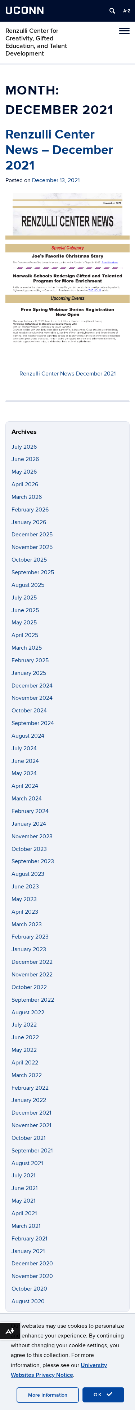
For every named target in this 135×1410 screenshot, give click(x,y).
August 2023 (28, 874)
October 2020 (29, 1288)
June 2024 (25, 761)
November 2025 (32, 547)
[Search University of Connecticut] (112, 11)
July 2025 (24, 597)
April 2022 (25, 1062)
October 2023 (29, 849)
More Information (47, 1395)
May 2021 (23, 1200)
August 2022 (28, 1012)
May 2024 (24, 773)
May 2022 (24, 1050)
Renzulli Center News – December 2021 (59, 150)
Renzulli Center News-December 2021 (67, 373)
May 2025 (24, 622)
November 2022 (32, 974)
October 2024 (29, 710)
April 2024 (25, 786)
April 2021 (24, 1213)
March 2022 (27, 1075)
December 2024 (32, 685)
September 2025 (33, 572)
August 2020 (28, 1301)
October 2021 (28, 1138)
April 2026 (25, 484)
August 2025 (28, 585)
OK (99, 1395)
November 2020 (32, 1276)
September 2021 (32, 1150)
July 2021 (23, 1175)
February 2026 (30, 509)
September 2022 (33, 999)
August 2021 (27, 1163)
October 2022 (29, 987)
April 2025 (25, 635)
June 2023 (25, 886)
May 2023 (24, 899)
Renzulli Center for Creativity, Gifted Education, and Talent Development (36, 42)
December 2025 (32, 534)
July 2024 (24, 748)
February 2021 (29, 1238)
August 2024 (28, 735)
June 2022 (25, 1037)
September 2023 (33, 861)
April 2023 (25, 911)
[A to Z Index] (126, 11)
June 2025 (25, 610)
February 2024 (30, 811)
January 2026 (29, 522)
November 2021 (31, 1125)
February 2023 (30, 936)
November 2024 (32, 698)
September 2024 (33, 723)
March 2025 (27, 647)
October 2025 (29, 559)
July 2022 (24, 1024)
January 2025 (29, 673)
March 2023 (27, 924)
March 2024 (27, 798)
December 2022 (32, 962)
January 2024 (29, 823)
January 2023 (29, 949)
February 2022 (30, 1087)
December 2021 (31, 1112)
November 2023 (32, 836)
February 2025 (30, 660)
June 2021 (24, 1188)
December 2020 (32, 1263)
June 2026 (25, 459)
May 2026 (24, 471)
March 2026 (27, 497)
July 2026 (24, 447)
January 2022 (29, 1100)
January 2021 (28, 1251)
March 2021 (26, 1226)
